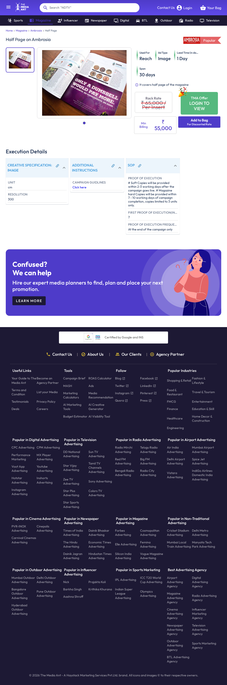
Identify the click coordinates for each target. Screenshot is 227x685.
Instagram (122, 393)
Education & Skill (203, 409)
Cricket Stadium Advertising (178, 533)
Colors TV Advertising (96, 493)
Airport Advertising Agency (175, 582)
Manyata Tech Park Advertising (203, 544)
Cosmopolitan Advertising (149, 533)
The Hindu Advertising (71, 544)
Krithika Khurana (100, 589)
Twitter (120, 386)
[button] (37, 168)
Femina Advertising (148, 544)
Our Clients (131, 354)
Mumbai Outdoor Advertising (23, 580)
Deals (15, 409)
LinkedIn (146, 386)
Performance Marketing (21, 457)
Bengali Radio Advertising (124, 473)
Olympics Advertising (148, 593)
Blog (118, 378)
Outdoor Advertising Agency (175, 645)
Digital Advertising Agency (200, 582)
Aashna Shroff (73, 597)
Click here (79, 187)
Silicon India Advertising (123, 556)
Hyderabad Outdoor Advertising (19, 609)
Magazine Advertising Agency (175, 597)
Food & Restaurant (174, 392)
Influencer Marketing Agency (199, 613)
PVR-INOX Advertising (19, 528)
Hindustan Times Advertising (100, 556)
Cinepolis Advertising (45, 528)
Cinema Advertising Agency (175, 613)
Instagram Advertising (19, 492)
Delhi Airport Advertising (176, 461)
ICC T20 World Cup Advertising (151, 580)
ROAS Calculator (100, 378)
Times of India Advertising (73, 533)
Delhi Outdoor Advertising (46, 580)
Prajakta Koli (97, 582)
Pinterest (146, 393)
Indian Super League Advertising (124, 593)
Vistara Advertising (175, 475)
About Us (95, 354)
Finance (172, 409)
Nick (66, 582)
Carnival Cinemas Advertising (24, 540)
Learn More (29, 301)
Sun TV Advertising (96, 454)
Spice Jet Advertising (200, 461)
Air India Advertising (175, 449)
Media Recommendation (100, 395)
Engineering (175, 428)
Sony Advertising (100, 481)
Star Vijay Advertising (71, 467)
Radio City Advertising (148, 473)
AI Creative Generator (96, 407)
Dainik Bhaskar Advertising (98, 533)
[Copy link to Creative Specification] (57, 166)
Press (144, 400)
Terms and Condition (19, 392)
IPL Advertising (125, 580)
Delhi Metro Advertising (200, 533)
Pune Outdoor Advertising (46, 593)
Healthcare (175, 418)
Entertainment (202, 402)
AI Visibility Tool (99, 416)
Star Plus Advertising (71, 493)
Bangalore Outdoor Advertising (19, 593)
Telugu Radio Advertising (149, 449)
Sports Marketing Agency (204, 645)
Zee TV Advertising (71, 481)
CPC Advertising (23, 447)
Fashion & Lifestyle (198, 380)
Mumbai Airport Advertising (203, 449)
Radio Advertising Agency (204, 598)
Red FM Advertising (123, 461)
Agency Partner (170, 354)
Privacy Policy (46, 402)
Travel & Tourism (203, 392)
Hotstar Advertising (19, 480)
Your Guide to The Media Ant (24, 380)
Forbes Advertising (123, 533)
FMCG (171, 402)
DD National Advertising (71, 454)
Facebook (147, 378)
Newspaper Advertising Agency (175, 629)
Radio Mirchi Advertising (123, 449)
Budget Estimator (75, 416)
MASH (67, 386)
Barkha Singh (72, 589)
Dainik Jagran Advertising (72, 556)
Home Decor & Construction (202, 418)
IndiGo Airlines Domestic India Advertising (202, 475)
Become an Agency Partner (48, 380)
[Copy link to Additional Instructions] (113, 166)
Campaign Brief (74, 378)
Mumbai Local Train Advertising (179, 544)
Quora (119, 400)
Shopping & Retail (179, 381)
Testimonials (20, 402)
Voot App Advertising (19, 468)
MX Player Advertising (45, 457)
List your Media (47, 392)
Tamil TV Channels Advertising (96, 467)
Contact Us (166, 7)
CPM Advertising (48, 447)
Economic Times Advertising (99, 544)
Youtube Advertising (45, 468)
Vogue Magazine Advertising (151, 556)
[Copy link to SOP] (140, 166)
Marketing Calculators (71, 395)
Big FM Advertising (148, 461)
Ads (91, 386)
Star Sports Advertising (71, 504)
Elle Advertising (126, 544)
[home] (20, 10)
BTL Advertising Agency (178, 659)
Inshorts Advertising (45, 480)
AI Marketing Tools (72, 407)
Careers (42, 409)
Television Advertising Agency (200, 629)
